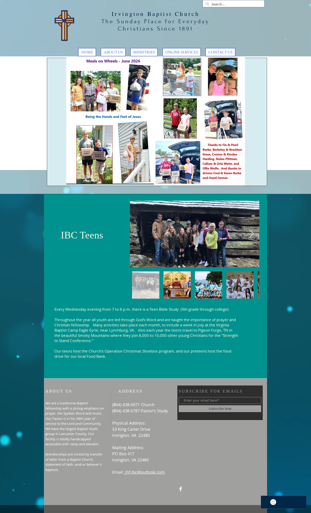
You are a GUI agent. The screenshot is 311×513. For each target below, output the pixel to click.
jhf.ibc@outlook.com (145, 472)
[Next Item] (251, 234)
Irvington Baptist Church (156, 14)
